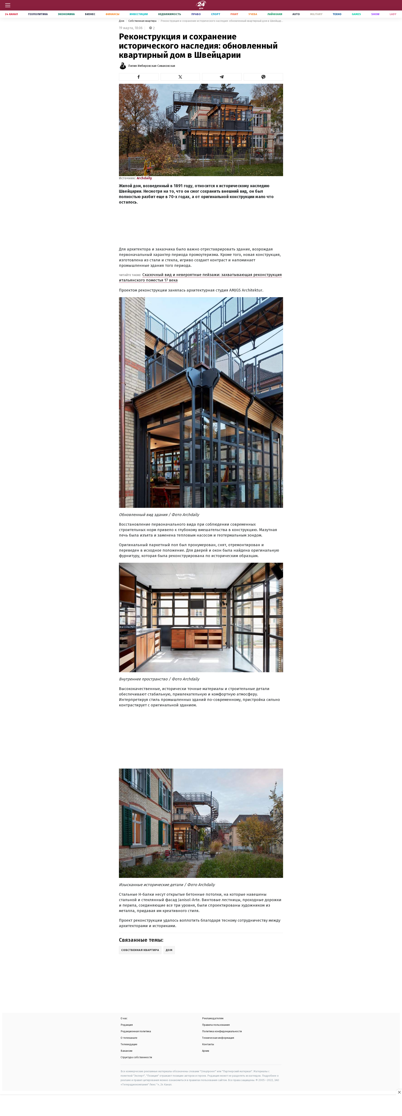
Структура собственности (136, 1057)
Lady (393, 14)
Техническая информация (218, 1037)
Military (316, 14)
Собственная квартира (142, 20)
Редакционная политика (136, 1031)
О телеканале (129, 1037)
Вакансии (126, 1050)
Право (196, 14)
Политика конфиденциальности (222, 1031)
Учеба (253, 14)
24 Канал (11, 14)
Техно (337, 14)
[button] (138, 77)
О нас (124, 1018)
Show (375, 14)
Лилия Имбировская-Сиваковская (151, 66)
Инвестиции (139, 14)
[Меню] (7, 5)
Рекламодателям (212, 1018)
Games (356, 14)
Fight (234, 14)
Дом (122, 20)
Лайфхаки (274, 14)
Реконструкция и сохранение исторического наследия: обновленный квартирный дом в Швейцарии (222, 20)
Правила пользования (216, 1024)
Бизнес (90, 14)
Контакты (208, 1044)
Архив (205, 1050)
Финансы (112, 14)
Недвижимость (169, 14)
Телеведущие (129, 1044)
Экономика (66, 14)
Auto (296, 14)
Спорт (215, 14)
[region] (201, 1106)
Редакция (127, 1024)
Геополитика (38, 14)
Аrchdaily (144, 178)
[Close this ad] (399, 1092)
